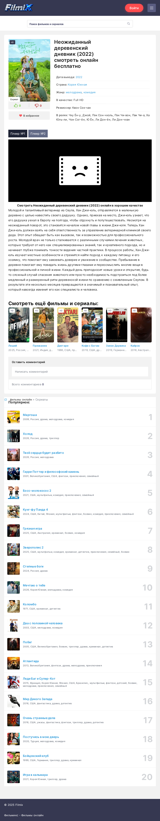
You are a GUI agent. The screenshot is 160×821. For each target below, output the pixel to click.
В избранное (31, 115)
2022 (79, 77)
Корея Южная (77, 84)
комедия (90, 92)
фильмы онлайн (21, 399)
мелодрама (74, 92)
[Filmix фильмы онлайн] (18, 7)
